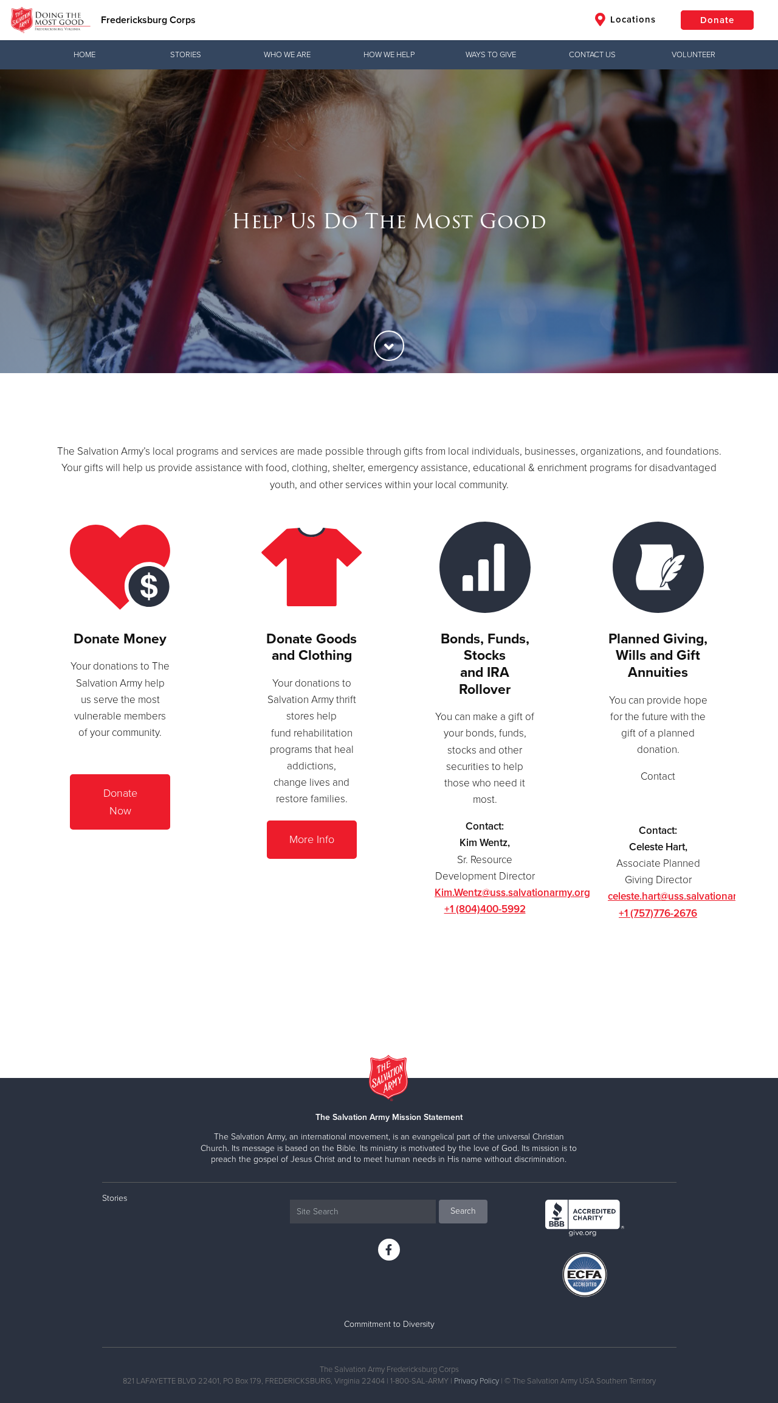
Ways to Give (491, 55)
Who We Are (287, 55)
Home (84, 55)
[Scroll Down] (389, 346)
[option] (389, 221)
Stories (185, 55)
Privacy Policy (476, 1381)
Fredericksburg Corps (148, 20)
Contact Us (592, 55)
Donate (717, 20)
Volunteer (693, 55)
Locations (631, 19)
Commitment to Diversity (389, 1324)
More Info (311, 839)
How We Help (389, 55)
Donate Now (120, 801)
